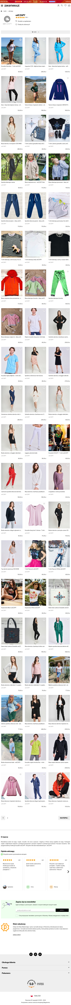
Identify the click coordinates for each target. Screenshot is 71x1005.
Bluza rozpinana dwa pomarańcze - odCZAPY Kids (11, 298)
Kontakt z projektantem (24, 21)
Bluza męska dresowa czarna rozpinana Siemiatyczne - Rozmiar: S (59, 762)
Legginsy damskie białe (31, 453)
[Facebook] (31, 954)
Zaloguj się (58, 5)
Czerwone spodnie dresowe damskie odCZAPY (11, 491)
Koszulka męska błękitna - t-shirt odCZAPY (11, 375)
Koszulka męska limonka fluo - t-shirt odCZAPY (35, 762)
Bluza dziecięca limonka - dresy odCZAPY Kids (35, 298)
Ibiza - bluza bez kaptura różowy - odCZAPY (11, 105)
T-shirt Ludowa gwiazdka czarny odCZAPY (59, 143)
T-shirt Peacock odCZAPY (32, 569)
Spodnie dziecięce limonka (56, 298)
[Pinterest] (40, 954)
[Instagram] (35, 954)
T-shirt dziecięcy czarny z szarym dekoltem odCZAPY (59, 259)
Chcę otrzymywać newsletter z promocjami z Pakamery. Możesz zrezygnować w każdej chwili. (44, 915)
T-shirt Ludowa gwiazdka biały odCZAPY (35, 143)
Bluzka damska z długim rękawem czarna (11, 530)
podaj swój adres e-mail (24, 910)
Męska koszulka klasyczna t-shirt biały (35, 337)
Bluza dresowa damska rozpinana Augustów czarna (59, 723)
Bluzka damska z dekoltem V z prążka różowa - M (35, 685)
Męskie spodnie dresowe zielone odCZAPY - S (59, 646)
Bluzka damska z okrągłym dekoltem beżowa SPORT (11, 453)
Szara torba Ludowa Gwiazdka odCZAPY (11, 646)
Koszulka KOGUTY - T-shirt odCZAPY (58, 453)
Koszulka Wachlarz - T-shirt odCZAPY (11, 66)
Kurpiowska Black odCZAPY (8, 607)
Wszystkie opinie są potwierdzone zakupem (15, 854)
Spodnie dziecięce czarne (8, 182)
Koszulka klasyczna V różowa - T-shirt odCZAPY (35, 530)
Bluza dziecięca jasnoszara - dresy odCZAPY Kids (59, 182)
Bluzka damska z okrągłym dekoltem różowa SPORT (59, 414)
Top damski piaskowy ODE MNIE (10, 569)
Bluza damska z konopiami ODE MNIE (11, 143)
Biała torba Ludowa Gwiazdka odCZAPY (59, 607)
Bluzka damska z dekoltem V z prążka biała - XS (11, 685)
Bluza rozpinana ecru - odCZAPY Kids (35, 182)
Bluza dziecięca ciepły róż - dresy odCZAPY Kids (11, 337)
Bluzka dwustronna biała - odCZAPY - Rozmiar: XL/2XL (11, 762)
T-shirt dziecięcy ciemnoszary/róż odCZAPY (11, 259)
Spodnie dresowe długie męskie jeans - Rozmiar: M (35, 801)
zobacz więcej (17, 934)
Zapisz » (62, 910)
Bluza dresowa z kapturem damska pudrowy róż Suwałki (11, 801)
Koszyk (69, 5)
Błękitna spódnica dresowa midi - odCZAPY (59, 685)
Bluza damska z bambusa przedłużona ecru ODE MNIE (35, 491)
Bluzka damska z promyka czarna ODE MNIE (59, 530)
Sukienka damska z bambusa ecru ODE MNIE (35, 414)
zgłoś (19, 860)
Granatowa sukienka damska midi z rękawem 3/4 (11, 414)
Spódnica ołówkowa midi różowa (34, 375)
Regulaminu (47, 1002)
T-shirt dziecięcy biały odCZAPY (33, 259)
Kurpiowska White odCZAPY (32, 607)
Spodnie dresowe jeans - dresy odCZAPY (11, 221)
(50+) (26, 17)
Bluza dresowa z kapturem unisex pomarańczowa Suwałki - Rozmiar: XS (59, 801)
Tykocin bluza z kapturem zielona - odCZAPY (35, 105)
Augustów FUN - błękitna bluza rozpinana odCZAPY (35, 66)
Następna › (64, 818)
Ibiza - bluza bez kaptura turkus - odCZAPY (59, 66)
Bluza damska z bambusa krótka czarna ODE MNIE (35, 646)
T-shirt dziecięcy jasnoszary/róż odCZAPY (59, 221)
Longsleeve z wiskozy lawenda (57, 491)
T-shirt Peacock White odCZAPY (57, 569)
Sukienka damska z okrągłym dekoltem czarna (59, 375)
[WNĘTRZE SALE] (35, 1)
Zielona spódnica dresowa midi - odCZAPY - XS (11, 723)
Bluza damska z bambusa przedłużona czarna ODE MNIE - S (35, 723)
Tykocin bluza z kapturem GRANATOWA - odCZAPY (59, 105)
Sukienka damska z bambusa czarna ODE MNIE (59, 337)
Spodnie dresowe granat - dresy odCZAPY (35, 221)
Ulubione (65, 5)
